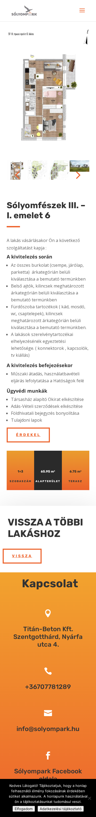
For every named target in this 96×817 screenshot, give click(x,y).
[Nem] (89, 798)
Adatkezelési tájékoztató (61, 809)
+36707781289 (48, 687)
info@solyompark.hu (48, 729)
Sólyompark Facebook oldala (48, 775)
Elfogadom (24, 809)
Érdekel (28, 435)
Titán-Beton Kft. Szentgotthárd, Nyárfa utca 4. (48, 636)
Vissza (22, 556)
